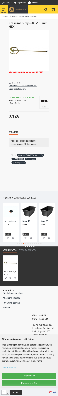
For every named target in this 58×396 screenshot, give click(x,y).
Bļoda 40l (26, 221)
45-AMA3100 (18, 159)
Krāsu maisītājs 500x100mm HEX (30, 155)
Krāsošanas (30, 159)
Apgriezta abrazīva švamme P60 (11, 221)
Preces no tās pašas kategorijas (19, 198)
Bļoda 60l (44, 221)
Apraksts (13, 132)
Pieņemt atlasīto (29, 383)
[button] (17, 243)
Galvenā (5, 17)
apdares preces (19, 163)
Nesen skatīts (10, 250)
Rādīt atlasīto (9, 367)
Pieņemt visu (29, 375)
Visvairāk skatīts (28, 250)
